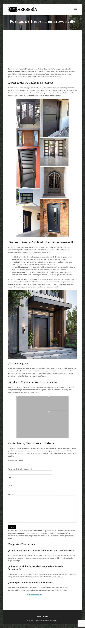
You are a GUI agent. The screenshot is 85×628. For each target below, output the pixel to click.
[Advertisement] (42, 48)
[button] (75, 9)
